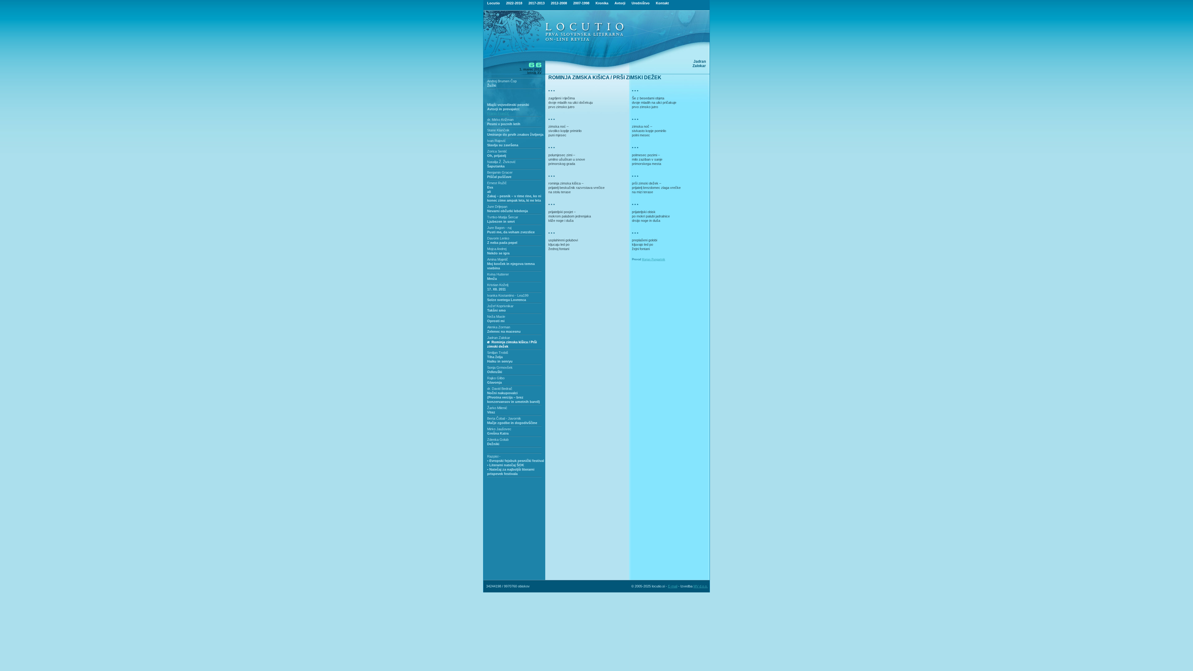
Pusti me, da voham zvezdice (511, 232)
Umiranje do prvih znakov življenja (515, 134)
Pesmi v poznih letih (503, 124)
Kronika (602, 3)
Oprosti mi (496, 321)
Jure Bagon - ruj (499, 228)
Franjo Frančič (498, 113)
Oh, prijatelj (496, 155)
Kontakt (662, 3)
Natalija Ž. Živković (501, 162)
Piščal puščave (499, 177)
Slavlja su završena (502, 145)
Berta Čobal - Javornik (504, 418)
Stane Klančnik (498, 130)
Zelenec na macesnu (504, 331)
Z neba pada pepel (502, 242)
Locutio (493, 3)
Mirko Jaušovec (499, 429)
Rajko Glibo (496, 378)
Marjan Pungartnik (653, 259)
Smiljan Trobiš (497, 352)
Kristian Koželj (497, 285)
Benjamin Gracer (500, 172)
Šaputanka (496, 166)
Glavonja (494, 382)
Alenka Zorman (498, 327)
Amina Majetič (497, 259)
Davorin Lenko (498, 238)
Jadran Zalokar (498, 338)
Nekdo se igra (498, 253)
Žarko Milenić (497, 408)
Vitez (491, 412)
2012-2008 (559, 3)
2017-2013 (536, 3)
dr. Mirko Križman (500, 119)
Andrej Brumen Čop (502, 81)
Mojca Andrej (496, 249)
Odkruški (494, 372)
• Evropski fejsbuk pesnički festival (515, 461)
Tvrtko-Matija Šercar (502, 217)
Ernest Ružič (497, 183)
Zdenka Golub (498, 439)
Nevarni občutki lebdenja (507, 211)
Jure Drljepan (497, 206)
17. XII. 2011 (496, 289)
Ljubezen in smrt (501, 221)
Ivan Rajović (496, 141)
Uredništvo (641, 3)
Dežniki (493, 444)
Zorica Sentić (497, 151)
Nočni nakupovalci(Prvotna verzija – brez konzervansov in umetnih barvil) (513, 397)
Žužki (491, 85)
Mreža (492, 279)
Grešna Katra (498, 433)
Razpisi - (494, 456)
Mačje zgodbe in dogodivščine (512, 423)
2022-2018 (514, 3)
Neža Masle (496, 316)
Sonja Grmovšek (500, 367)
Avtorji (620, 3)
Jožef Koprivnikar (500, 306)
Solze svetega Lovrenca (506, 300)
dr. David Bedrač (499, 388)
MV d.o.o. (700, 586)
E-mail (672, 586)
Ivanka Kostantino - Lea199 (507, 295)
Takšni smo (496, 310)
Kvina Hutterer (498, 274)
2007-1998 (581, 3)
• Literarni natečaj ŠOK (505, 465)
